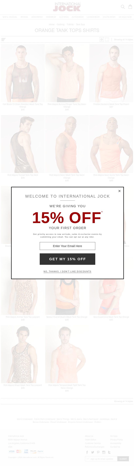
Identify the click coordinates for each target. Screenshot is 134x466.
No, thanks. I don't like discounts (67, 271)
